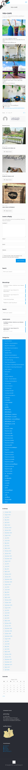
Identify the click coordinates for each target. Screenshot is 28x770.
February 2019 (8, 623)
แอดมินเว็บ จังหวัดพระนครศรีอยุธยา (17, 16)
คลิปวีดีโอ (7, 407)
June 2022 (7, 540)
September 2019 (8, 605)
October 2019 (8, 602)
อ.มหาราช (7, 492)
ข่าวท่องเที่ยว (7, 400)
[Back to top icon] (14, 762)
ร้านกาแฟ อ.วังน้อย (9, 428)
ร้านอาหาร (7, 449)
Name (4, 238)
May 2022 (7, 543)
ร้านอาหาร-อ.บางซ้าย (9, 452)
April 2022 (7, 545)
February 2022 (8, 550)
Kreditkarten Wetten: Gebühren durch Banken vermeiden (13, 286)
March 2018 (7, 651)
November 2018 (8, 631)
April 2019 (7, 618)
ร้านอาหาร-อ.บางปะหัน (9, 457)
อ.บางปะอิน (7, 483)
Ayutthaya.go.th (7, 751)
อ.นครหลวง (7, 480)
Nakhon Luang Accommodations (12, 357)
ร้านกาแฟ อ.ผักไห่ (8, 445)
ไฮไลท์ (6, 502)
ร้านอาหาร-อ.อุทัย (8, 468)
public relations (8, 369)
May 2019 (7, 615)
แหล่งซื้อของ (7, 497)
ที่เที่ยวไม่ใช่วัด (8, 409)
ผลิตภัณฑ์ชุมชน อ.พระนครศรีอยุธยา (12, 419)
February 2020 (8, 600)
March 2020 (7, 597)
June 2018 (7, 643)
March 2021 (7, 571)
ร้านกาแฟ (7, 426)
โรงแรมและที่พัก (8, 499)
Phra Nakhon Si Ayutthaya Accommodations (14, 364)
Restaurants (7, 371)
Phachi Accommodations (10, 362)
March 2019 (7, 620)
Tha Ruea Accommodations (11, 381)
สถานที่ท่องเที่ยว (8, 478)
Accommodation (8, 340)
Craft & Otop (7, 350)
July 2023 (7, 517)
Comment (4, 223)
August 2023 (8, 514)
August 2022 (8, 535)
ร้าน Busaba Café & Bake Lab (8, 148)
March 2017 (7, 667)
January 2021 (8, 576)
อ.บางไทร (7, 485)
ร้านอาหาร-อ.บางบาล (9, 454)
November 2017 (8, 662)
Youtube (6, 748)
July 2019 (7, 610)
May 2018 (7, 646)
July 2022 (7, 538)
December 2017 (8, 659)
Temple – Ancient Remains (11, 378)
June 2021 (7, 566)
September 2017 (8, 664)
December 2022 (8, 532)
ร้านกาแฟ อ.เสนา (8, 430)
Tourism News (8, 383)
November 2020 (8, 581)
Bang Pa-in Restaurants (10, 345)
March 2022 (7, 548)
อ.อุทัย (6, 494)
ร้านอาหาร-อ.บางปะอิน (9, 459)
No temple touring (9, 359)
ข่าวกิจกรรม (7, 397)
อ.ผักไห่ (6, 487)
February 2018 (8, 654)
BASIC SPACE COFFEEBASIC (8, 207)
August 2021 (7, 561)
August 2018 (7, 638)
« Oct (3, 696)
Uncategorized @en (9, 390)
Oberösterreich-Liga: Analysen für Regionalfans (11, 290)
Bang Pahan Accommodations (11, 348)
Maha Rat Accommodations (11, 355)
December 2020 (8, 579)
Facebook (6, 745)
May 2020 (7, 592)
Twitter (6, 747)
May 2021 (7, 569)
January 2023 (8, 530)
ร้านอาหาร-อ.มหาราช (9, 466)
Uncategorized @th (9, 393)
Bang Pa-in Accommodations (11, 343)
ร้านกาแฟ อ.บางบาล (9, 438)
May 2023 (7, 519)
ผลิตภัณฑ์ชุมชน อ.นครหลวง (11, 414)
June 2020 (7, 589)
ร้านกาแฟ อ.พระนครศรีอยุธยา (11, 447)
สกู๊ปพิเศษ (7, 475)
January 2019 (8, 625)
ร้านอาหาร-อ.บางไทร (9, 461)
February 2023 (8, 527)
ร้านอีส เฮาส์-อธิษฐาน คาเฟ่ (8, 176)
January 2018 (8, 656)
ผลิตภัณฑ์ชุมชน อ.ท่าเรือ (10, 423)
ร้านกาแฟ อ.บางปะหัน (9, 440)
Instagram (6, 749)
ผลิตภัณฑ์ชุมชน (8, 412)
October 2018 (8, 633)
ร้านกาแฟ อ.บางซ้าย (9, 435)
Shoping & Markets (9, 376)
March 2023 (7, 525)
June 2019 (7, 612)
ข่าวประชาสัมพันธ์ (8, 402)
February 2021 (8, 574)
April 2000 (7, 669)
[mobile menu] (26, 2)
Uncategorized (8, 388)
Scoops (6, 374)
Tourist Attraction (9, 385)
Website (4, 250)
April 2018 (7, 649)
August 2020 (8, 584)
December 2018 (8, 628)
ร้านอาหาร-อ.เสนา (8, 471)
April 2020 (7, 594)
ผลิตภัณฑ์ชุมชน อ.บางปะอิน (11, 416)
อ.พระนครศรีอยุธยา (9, 490)
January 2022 (8, 553)
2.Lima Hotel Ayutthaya (8, 299)
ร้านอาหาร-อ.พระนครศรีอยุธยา (11, 464)
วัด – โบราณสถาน (8, 473)
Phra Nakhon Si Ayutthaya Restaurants (13, 367)
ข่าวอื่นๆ (6, 404)
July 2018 (7, 641)
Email (3, 244)
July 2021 (7, 563)
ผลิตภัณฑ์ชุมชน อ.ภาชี (10, 421)
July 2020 (7, 587)
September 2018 (8, 636)
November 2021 (8, 558)
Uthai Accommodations (10, 395)
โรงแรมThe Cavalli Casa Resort (10, 302)
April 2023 (7, 522)
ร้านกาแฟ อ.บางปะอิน (9, 442)
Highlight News (8, 352)
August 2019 (7, 607)
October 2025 (8, 512)
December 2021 (8, 556)
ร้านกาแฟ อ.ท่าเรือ (8, 433)
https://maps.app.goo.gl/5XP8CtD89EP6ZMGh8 (14, 108)
